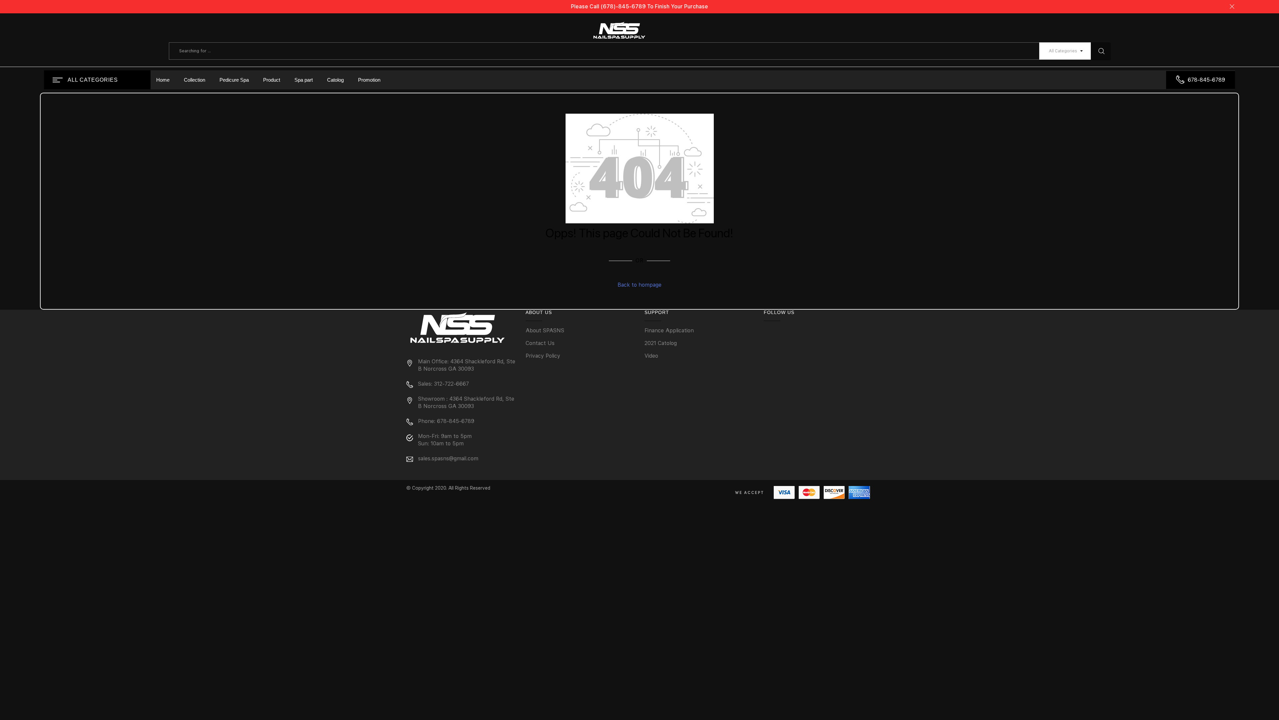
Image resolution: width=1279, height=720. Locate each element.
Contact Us (540, 343)
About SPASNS (545, 330)
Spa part (303, 80)
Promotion (369, 80)
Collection (194, 80)
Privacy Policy (543, 356)
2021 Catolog (660, 343)
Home (163, 80)
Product (271, 80)
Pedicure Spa (234, 80)
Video (651, 356)
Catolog (335, 80)
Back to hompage (639, 285)
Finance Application (669, 330)
